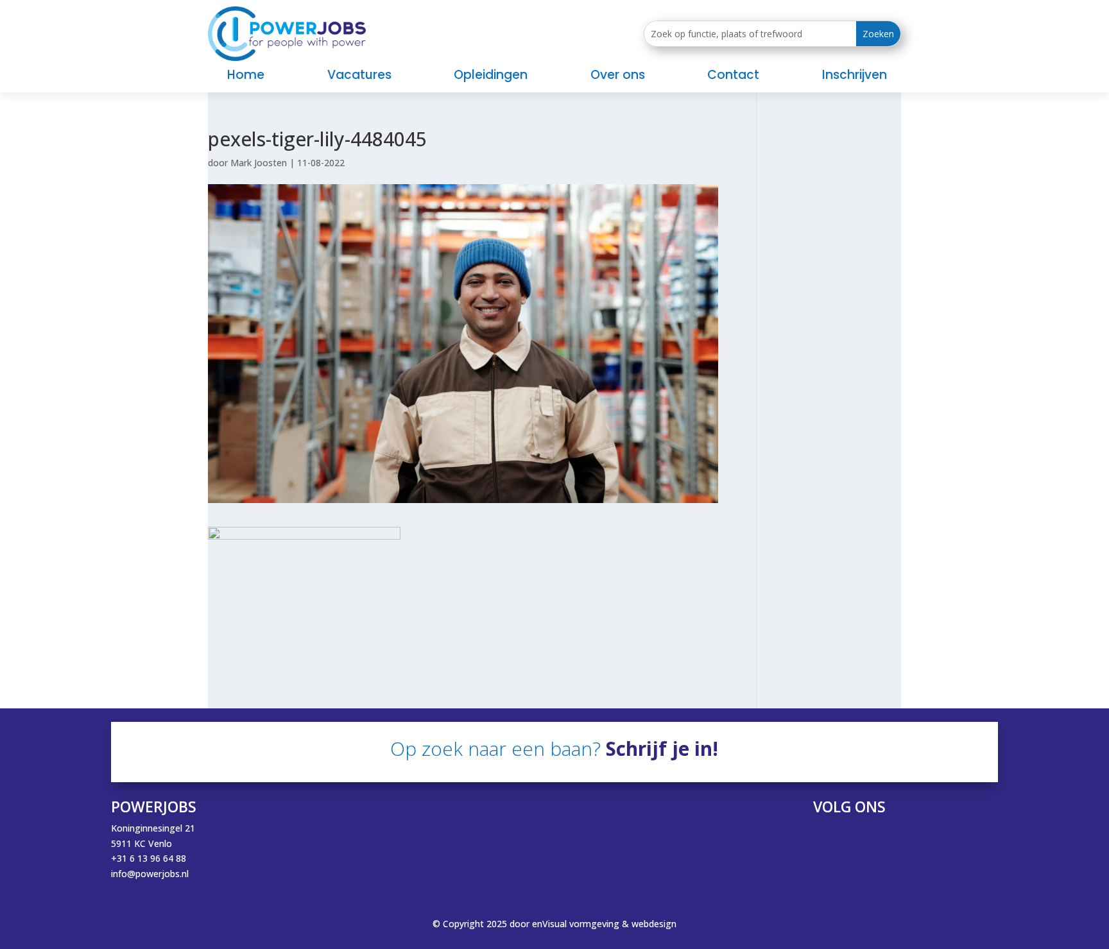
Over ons (617, 77)
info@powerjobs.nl (150, 874)
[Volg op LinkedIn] (862, 838)
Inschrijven (854, 77)
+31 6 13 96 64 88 (148, 858)
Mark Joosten (258, 163)
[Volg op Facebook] (836, 838)
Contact (733, 77)
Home (245, 77)
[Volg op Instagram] (887, 838)
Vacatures (359, 77)
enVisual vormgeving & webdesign (604, 924)
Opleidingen (491, 77)
